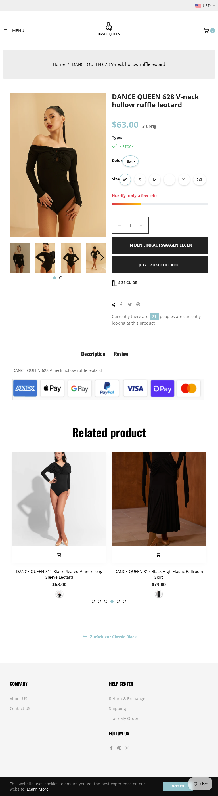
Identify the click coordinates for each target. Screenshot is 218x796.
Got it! (178, 786)
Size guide (127, 282)
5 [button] (118, 601)
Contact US (20, 708)
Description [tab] (93, 353)
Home (59, 64)
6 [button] (124, 601)
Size (116, 179)
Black (130, 161)
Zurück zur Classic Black (113, 636)
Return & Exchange (127, 698)
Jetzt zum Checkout (160, 265)
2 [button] (60, 277)
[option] (59, 527)
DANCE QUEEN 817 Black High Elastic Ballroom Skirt (158, 574)
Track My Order (124, 718)
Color (117, 160)
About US (18, 698)
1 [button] (54, 277)
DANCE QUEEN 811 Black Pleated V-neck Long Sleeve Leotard (59, 574)
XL (184, 179)
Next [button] (102, 257)
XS (125, 179)
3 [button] (105, 601)
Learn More (38, 789)
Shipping (117, 708)
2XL (199, 179)
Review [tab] (121, 353)
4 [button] (112, 601)
